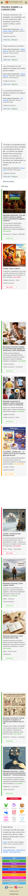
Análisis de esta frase (9, 36)
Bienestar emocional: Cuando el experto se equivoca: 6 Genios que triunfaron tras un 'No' (13, 720)
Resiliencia (6, 737)
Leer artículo (7, 231)
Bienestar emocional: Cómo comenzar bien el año (13, 637)
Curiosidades (14, 874)
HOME (14, 858)
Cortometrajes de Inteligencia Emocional (14, 877)
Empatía (14, 234)
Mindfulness (6, 786)
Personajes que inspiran (14, 869)
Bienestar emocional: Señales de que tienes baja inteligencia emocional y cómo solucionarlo (14, 348)
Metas (5, 651)
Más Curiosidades (9, 473)
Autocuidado (17, 549)
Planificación (7, 654)
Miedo (5, 598)
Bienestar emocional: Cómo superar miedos (13, 584)
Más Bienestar (9, 238)
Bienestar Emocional (14, 861)
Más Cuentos (9, 287)
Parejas (10, 549)
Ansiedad (6, 467)
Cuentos (14, 872)
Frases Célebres (14, 880)
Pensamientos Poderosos (14, 883)
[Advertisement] (14, 127)
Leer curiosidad (19, 464)
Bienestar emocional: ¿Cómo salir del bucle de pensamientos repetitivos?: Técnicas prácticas (14, 773)
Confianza (14, 737)
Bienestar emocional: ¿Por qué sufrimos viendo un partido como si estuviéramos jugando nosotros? (14, 217)
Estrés (12, 467)
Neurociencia (7, 234)
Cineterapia (14, 863)
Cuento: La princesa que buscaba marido (12, 534)
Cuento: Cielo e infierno (11, 269)
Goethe (5, 842)
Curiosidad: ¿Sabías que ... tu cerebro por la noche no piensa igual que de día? (14, 453)
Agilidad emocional (8, 280)
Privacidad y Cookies (14, 894)
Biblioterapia (14, 866)
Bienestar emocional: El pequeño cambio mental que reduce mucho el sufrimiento (13, 403)
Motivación (21, 234)
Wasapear (14, 39)
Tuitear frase (6, 39)
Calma (17, 280)
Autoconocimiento (8, 364)
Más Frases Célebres (8, 181)
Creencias (11, 598)
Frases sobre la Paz (14, 852)
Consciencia (18, 367)
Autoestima (21, 737)
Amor (4, 549)
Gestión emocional (8, 283)
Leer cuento (17, 277)
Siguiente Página (14, 798)
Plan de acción (12, 651)
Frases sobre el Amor (9, 850)
